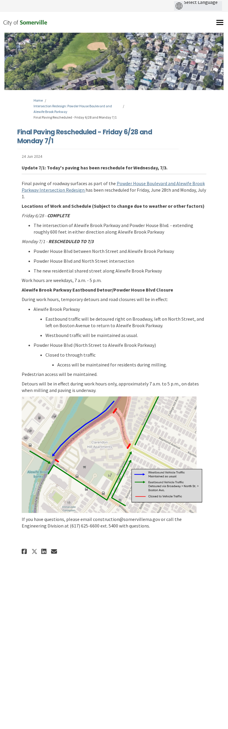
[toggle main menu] (220, 22)
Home (38, 100)
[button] (25, 551)
